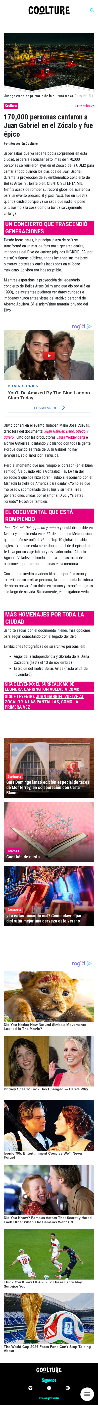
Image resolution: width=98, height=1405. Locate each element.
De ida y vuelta (78, 1394)
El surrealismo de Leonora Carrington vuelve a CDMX (42, 687)
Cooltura (11, 105)
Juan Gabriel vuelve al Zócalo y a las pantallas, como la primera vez (44, 702)
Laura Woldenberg (71, 437)
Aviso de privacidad (49, 1398)
